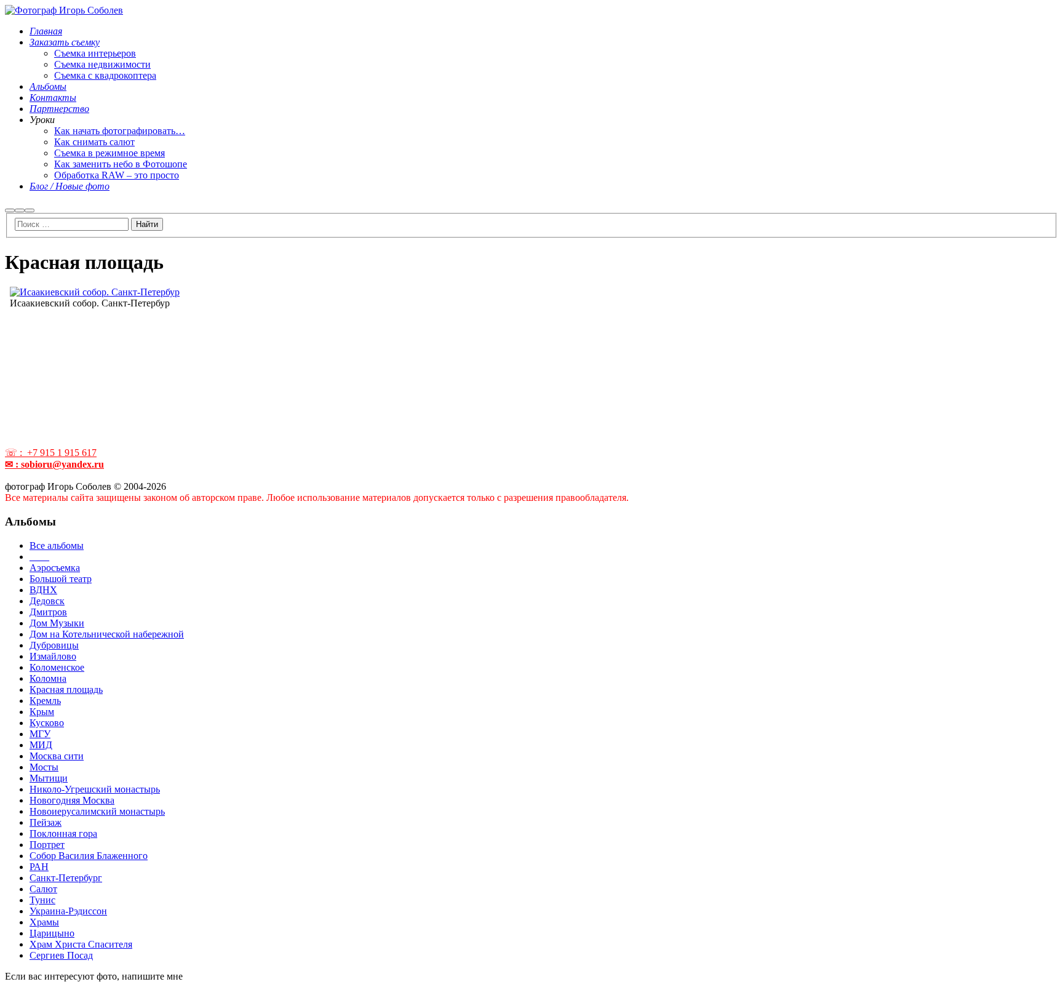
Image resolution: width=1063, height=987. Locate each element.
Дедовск (47, 601)
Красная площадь (66, 689)
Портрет (47, 844)
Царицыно (52, 933)
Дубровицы (54, 645)
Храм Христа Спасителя (81, 944)
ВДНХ (43, 590)
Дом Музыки (57, 623)
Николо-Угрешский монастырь (95, 789)
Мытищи (49, 778)
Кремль (45, 700)
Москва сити (57, 756)
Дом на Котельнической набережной (107, 634)
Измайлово (53, 656)
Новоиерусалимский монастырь (97, 811)
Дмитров (48, 612)
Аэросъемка (55, 567)
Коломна (48, 678)
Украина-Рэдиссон (68, 911)
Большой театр (61, 578)
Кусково (47, 722)
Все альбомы (57, 545)
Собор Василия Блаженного (89, 855)
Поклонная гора (63, 833)
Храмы (44, 922)
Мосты (44, 767)
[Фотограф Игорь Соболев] (64, 10)
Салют (43, 889)
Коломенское (57, 667)
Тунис (42, 900)
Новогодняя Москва (72, 800)
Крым (42, 711)
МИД (41, 745)
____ (39, 556)
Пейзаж (46, 822)
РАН (39, 866)
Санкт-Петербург (66, 878)
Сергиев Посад (61, 955)
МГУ (40, 734)
